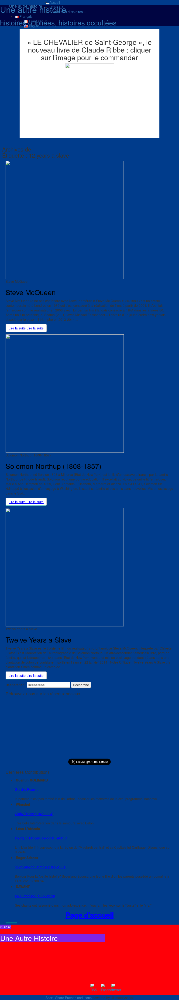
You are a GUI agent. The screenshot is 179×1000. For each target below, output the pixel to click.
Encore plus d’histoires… (67, 11)
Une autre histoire (25, 6)
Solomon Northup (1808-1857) (53, 466)
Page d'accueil (89, 915)
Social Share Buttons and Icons (68, 997)
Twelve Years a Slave (39, 640)
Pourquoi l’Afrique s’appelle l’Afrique (41, 838)
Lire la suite (26, 328)
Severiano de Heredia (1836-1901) (40, 867)
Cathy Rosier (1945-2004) (34, 813)
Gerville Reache (26, 789)
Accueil (54, 2)
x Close (5, 927)
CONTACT (57, 7)
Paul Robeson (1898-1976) (35, 896)
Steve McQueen (31, 292)
